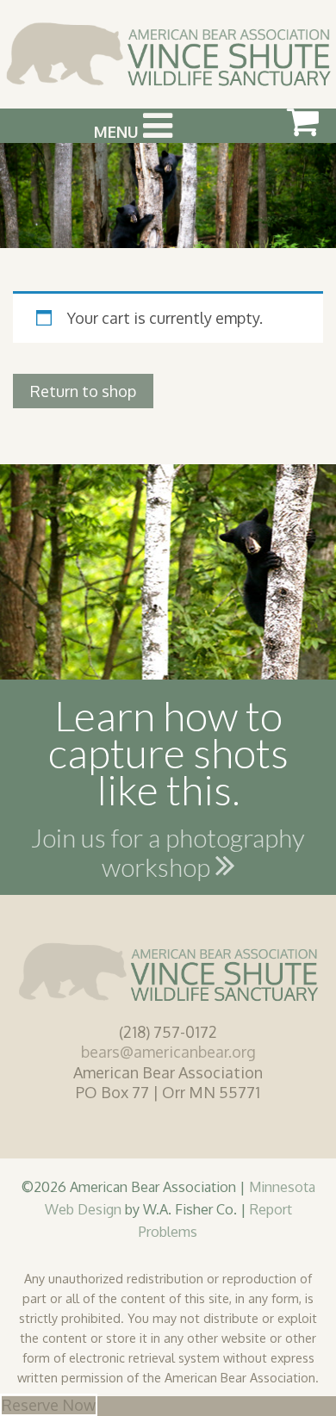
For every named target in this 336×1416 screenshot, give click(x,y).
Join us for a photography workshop (168, 855)
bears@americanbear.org (168, 1051)
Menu (118, 131)
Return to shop (83, 391)
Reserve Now (49, 1404)
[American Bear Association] (168, 52)
